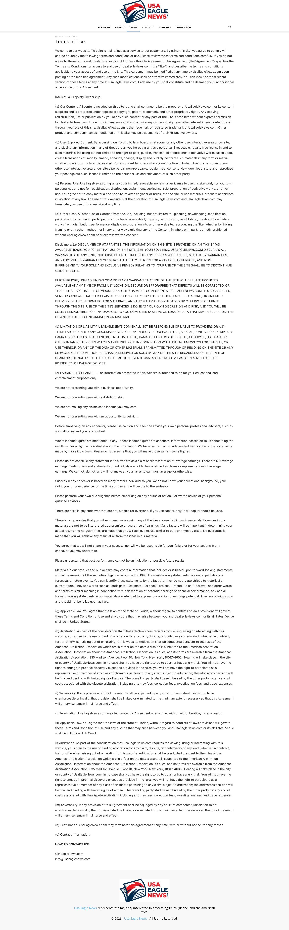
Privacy (120, 27)
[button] (230, 27)
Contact (148, 27)
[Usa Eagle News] (144, 11)
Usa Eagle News (85, 908)
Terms (133, 27)
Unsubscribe (183, 27)
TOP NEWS (104, 27)
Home (58, 36)
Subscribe (164, 27)
